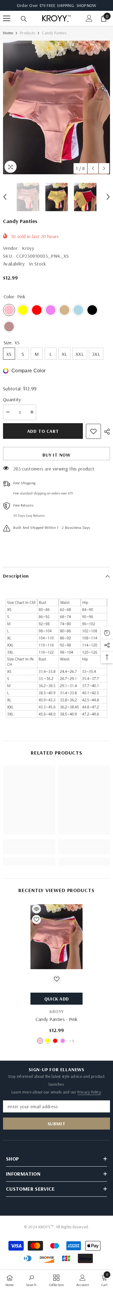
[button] (93, 168)
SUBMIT (57, 1124)
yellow (48, 1041)
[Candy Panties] (56, 937)
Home (8, 33)
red (55, 1041)
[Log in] (89, 18)
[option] (56, 107)
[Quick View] (36, 908)
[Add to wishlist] (93, 431)
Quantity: (12, 399)
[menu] (6, 18)
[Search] (23, 19)
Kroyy (28, 248)
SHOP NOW (86, 5)
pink (40, 1041)
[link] (29, 850)
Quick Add (56, 999)
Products (27, 33)
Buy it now (56, 455)
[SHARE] (105, 431)
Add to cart (43, 431)
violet (63, 1041)
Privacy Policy (88, 1092)
